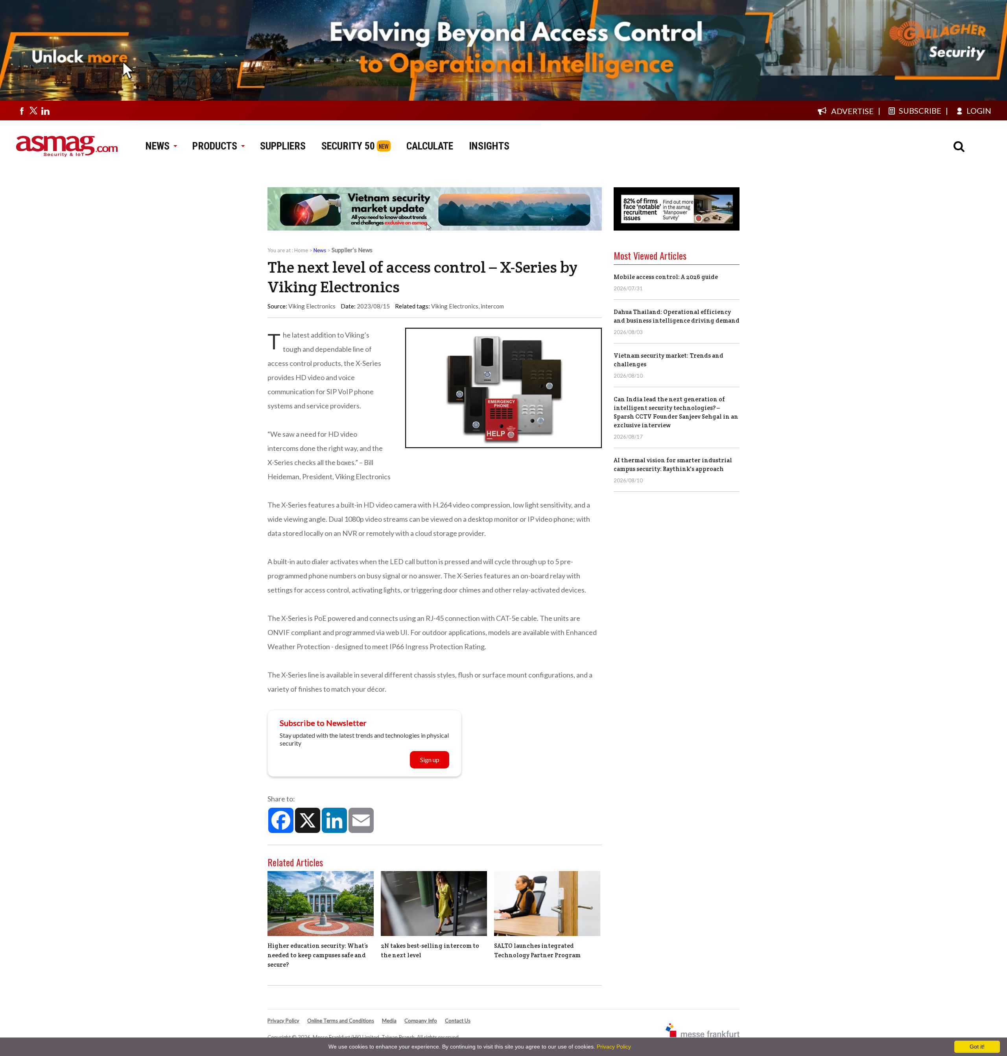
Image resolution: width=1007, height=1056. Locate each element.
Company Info (420, 1020)
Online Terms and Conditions (340, 1020)
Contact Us (457, 1020)
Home (301, 250)
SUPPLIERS (283, 146)
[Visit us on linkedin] (45, 110)
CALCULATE (429, 146)
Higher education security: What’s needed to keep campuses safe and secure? (317, 955)
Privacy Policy (283, 1020)
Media (389, 1020)
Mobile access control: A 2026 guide (666, 277)
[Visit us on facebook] (21, 110)
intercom (492, 306)
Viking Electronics (454, 306)
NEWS (158, 146)
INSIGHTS (489, 146)
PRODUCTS (214, 146)
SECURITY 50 (348, 146)
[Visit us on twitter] (33, 110)
